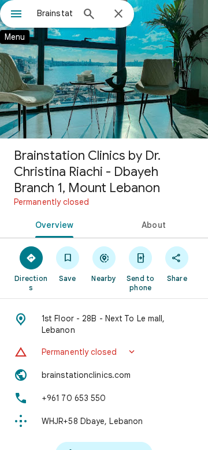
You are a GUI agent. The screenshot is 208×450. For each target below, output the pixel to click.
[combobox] (55, 13)
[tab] (52, 224)
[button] (104, 351)
